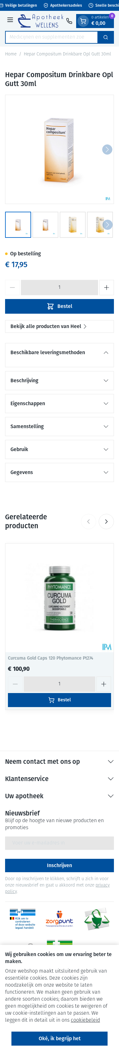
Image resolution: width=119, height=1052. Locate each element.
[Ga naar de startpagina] (40, 21)
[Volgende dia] (106, 521)
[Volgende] (107, 149)
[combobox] (51, 37)
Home (11, 54)
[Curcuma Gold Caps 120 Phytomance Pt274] (59, 598)
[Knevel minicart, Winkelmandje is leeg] (83, 21)
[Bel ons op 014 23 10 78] (69, 21)
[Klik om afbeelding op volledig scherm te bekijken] (59, 149)
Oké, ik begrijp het (60, 1038)
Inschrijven (59, 865)
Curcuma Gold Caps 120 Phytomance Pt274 (50, 658)
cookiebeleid (85, 1020)
